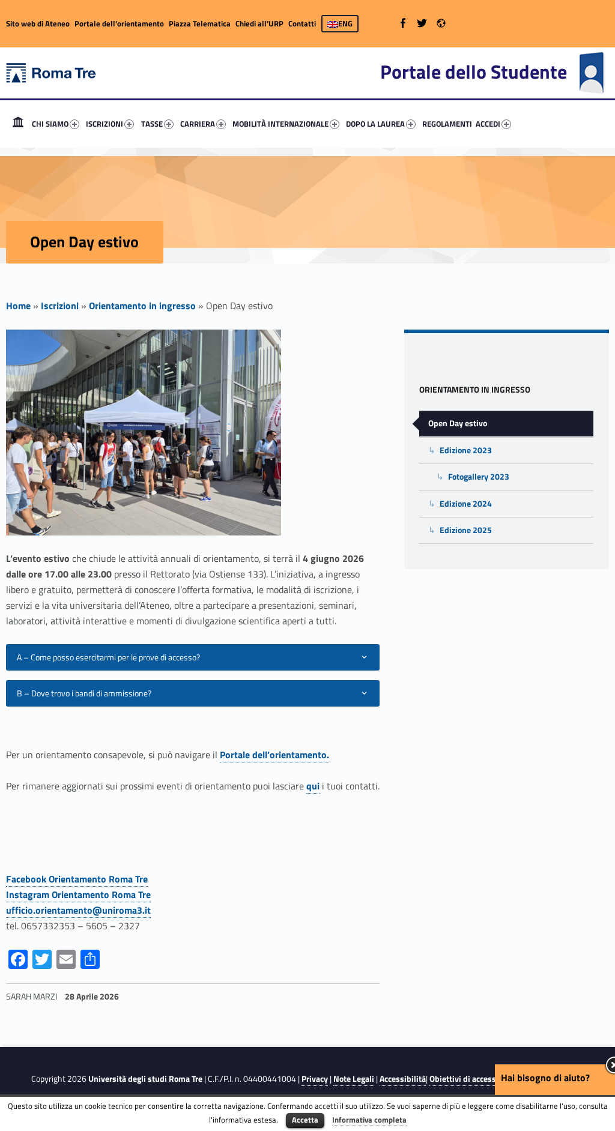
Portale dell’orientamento (119, 23)
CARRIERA (197, 124)
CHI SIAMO (50, 124)
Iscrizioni (60, 305)
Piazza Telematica (200, 23)
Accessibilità (403, 1078)
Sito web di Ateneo (38, 23)
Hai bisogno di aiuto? (545, 1077)
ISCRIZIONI (104, 124)
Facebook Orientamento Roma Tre (77, 879)
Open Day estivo (457, 423)
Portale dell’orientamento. (274, 754)
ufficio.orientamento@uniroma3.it (78, 910)
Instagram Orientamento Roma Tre (78, 894)
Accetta (305, 1120)
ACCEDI (488, 124)
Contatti (302, 23)
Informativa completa (369, 1120)
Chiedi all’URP (259, 23)
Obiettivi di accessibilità (473, 1078)
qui (313, 786)
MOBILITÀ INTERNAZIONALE (280, 124)
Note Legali (353, 1078)
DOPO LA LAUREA (375, 124)
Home (18, 123)
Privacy (314, 1078)
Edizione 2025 (466, 530)
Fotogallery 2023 (478, 476)
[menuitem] (18, 124)
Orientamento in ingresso (142, 305)
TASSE (152, 124)
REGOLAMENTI (447, 124)
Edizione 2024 (466, 503)
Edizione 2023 (466, 450)
